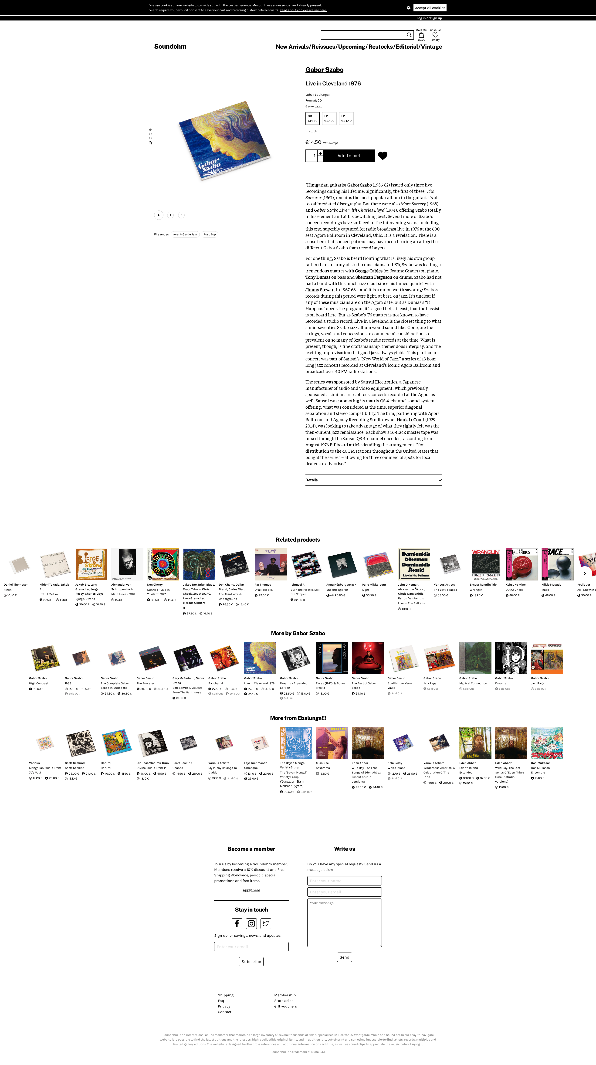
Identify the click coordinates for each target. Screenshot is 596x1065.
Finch (8, 589)
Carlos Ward (237, 589)
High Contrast (38, 683)
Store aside (283, 1000)
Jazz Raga (430, 683)
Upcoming (351, 46)
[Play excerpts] (158, 215)
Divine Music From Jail (152, 768)
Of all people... (264, 589)
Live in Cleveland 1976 (259, 683)
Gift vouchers (285, 1006)
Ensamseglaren (337, 589)
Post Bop (209, 234)
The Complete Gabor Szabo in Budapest (115, 686)
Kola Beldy (395, 763)
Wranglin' (476, 589)
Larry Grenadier (193, 598)
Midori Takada (49, 584)
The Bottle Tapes (445, 589)
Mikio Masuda (551, 584)
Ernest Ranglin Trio (483, 584)
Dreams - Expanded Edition (294, 686)
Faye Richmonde (255, 763)
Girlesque (251, 768)
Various (34, 763)
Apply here (251, 890)
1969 (68, 683)
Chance (178, 768)
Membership (285, 995)
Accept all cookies (430, 8)
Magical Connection (473, 683)
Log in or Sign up (429, 18)
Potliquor (583, 584)
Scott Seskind (75, 763)
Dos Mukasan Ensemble (540, 770)
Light (365, 589)
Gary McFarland (183, 678)
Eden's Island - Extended (469, 770)
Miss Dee (322, 763)
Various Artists (444, 584)
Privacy (224, 1006)
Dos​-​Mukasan (541, 763)
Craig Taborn (192, 589)
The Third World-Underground (230, 596)
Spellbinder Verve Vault (400, 686)
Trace (545, 589)
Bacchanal (215, 683)
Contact (224, 1012)
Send (344, 957)
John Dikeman (408, 584)
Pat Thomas (263, 584)
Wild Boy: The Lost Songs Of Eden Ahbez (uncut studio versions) (366, 774)
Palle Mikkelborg (374, 584)
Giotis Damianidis (410, 593)
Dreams (500, 683)
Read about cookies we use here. (303, 10)
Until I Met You (50, 594)
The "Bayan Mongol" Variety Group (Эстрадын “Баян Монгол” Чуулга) (293, 779)
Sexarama (323, 768)
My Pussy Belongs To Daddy (222, 770)
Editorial (407, 46)
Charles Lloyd (94, 593)
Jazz (318, 106)
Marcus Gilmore (194, 602)
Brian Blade (206, 584)
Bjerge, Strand (85, 598)
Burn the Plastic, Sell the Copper (305, 592)
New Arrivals (292, 46)
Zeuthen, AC (201, 593)
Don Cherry (155, 584)
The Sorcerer (145, 683)
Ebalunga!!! (323, 95)
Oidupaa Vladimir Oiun (153, 763)
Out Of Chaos (514, 589)
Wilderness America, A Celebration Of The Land (439, 772)
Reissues (323, 46)
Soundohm (170, 46)
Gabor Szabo (324, 69)
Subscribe (251, 961)
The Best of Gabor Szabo (364, 686)
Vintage (431, 46)
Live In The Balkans (411, 603)
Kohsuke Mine (516, 584)
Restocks (380, 46)
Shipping (226, 995)
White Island (397, 768)
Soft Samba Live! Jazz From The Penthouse (187, 690)
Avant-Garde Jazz (185, 234)
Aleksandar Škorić (411, 589)
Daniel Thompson (16, 584)
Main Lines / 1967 (123, 594)
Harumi (106, 763)
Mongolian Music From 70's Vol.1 (45, 770)
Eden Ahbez (360, 763)
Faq (221, 1000)
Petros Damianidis (411, 598)
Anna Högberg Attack (341, 584)
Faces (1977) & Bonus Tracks (331, 686)
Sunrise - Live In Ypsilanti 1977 (158, 592)
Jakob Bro (82, 584)
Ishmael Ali (298, 584)
